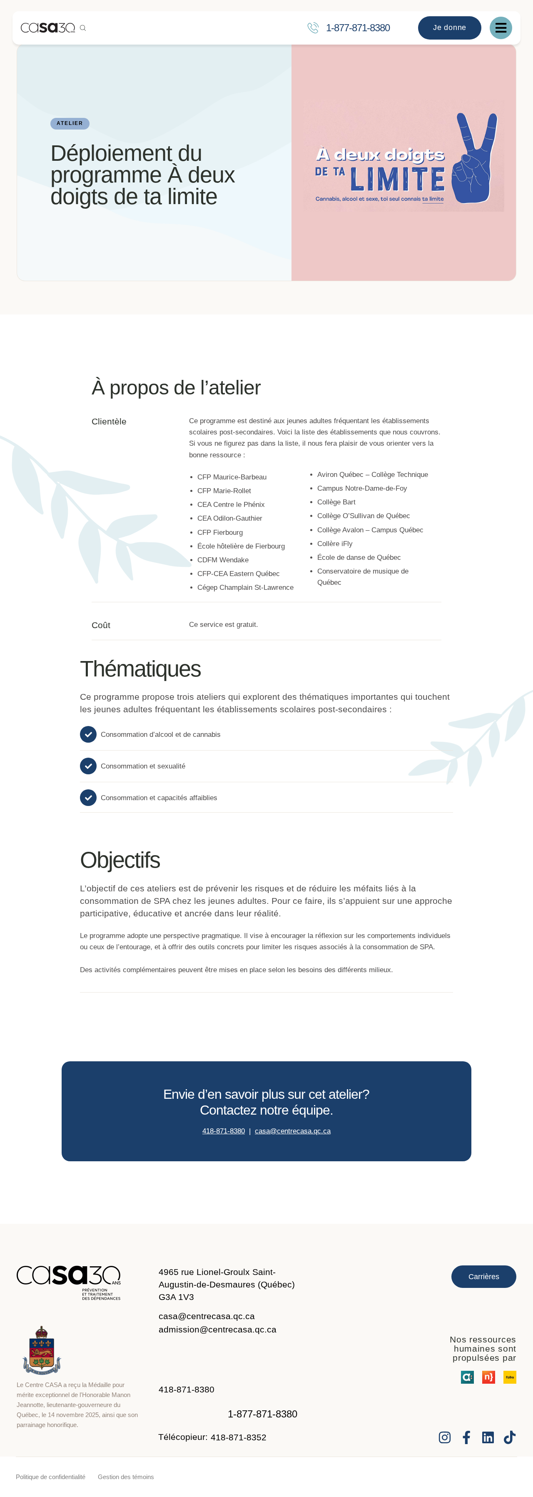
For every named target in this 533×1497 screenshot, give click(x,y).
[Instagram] (444, 1437)
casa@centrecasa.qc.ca (293, 1131)
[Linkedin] (488, 1437)
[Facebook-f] (466, 1437)
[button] (316, 28)
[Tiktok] (509, 1437)
